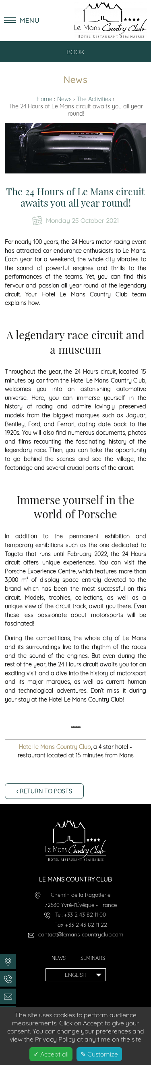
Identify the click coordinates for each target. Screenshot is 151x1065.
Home (45, 99)
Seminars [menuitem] (93, 958)
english (76, 974)
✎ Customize (99, 1054)
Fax (80, 924)
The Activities (95, 99)
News (65, 99)
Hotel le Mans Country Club (55, 746)
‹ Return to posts (44, 791)
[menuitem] (8, 961)
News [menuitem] (59, 958)
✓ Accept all (50, 1054)
